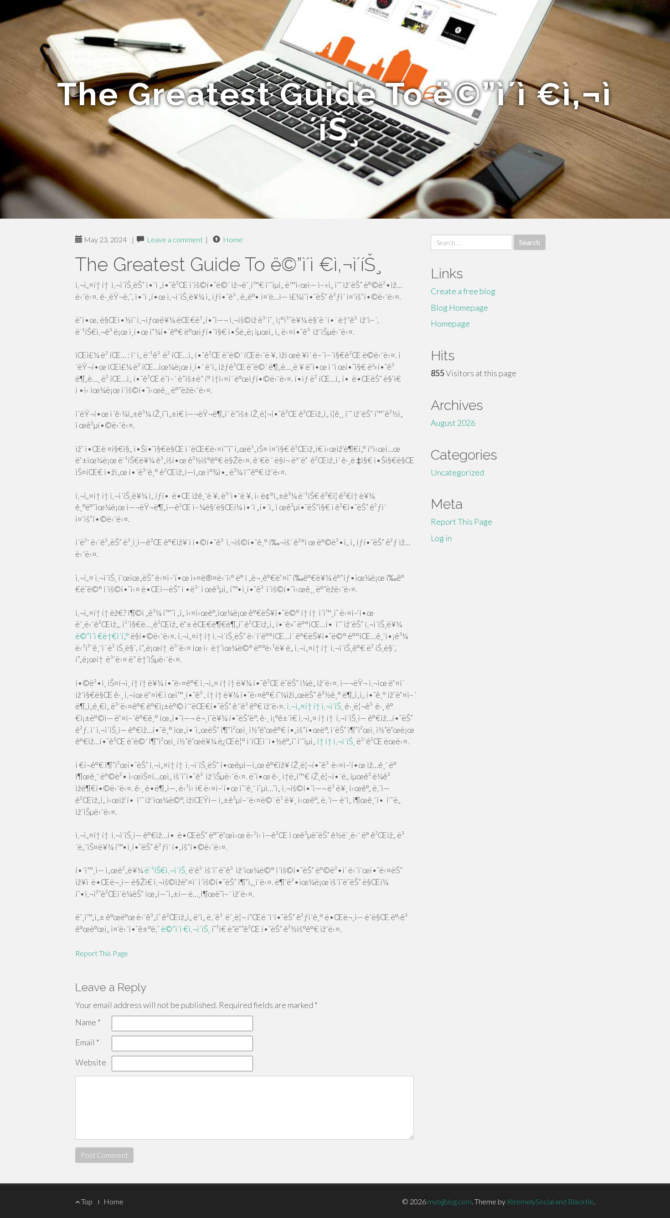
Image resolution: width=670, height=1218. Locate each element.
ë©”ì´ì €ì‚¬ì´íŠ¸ (185, 929)
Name (88, 1022)
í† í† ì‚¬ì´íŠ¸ (336, 741)
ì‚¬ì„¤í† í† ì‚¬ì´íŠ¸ (315, 706)
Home (233, 239)
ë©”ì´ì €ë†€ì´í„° (102, 636)
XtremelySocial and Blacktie (550, 1201)
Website (90, 1062)
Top (86, 1201)
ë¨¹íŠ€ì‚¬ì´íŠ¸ (165, 870)
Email (87, 1042)
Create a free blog (463, 291)
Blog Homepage (459, 307)
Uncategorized (457, 472)
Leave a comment (175, 239)
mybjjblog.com (450, 1201)
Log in (441, 538)
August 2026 (453, 423)
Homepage (450, 323)
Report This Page (101, 953)
